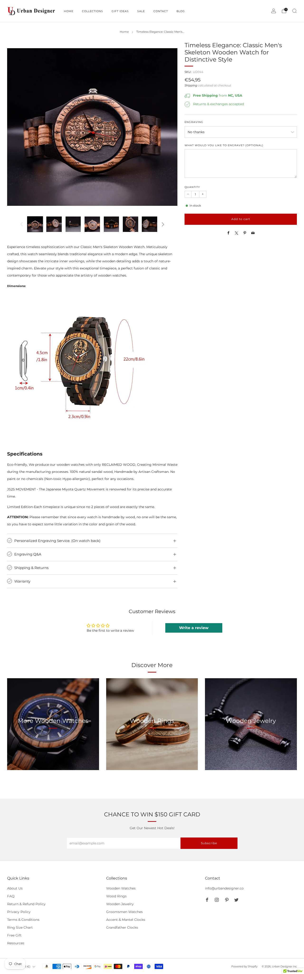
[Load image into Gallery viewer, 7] (149, 224)
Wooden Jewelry (120, 904)
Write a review (194, 628)
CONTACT (160, 11)
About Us (15, 888)
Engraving (194, 122)
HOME (68, 11)
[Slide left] (21, 224)
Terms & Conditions (23, 920)
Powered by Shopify (244, 966)
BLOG (180, 11)
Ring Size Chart (20, 927)
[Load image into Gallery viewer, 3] (73, 224)
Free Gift (14, 935)
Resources (15, 943)
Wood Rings (116, 896)
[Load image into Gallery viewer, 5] (111, 224)
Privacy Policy (19, 912)
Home (124, 31)
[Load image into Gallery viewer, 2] (54, 224)
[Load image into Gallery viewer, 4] (92, 224)
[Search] (294, 11)
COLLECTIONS (92, 11)
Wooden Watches (121, 888)
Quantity (192, 187)
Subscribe (209, 843)
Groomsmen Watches (124, 912)
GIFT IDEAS (120, 11)
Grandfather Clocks (122, 927)
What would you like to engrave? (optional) (224, 145)
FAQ (10, 896)
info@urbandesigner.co (224, 888)
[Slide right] (162, 224)
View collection (53, 743)
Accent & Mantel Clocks (125, 920)
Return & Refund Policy (26, 904)
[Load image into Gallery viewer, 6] (130, 224)
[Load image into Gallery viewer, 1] (35, 224)
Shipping (191, 85)
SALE (141, 11)
